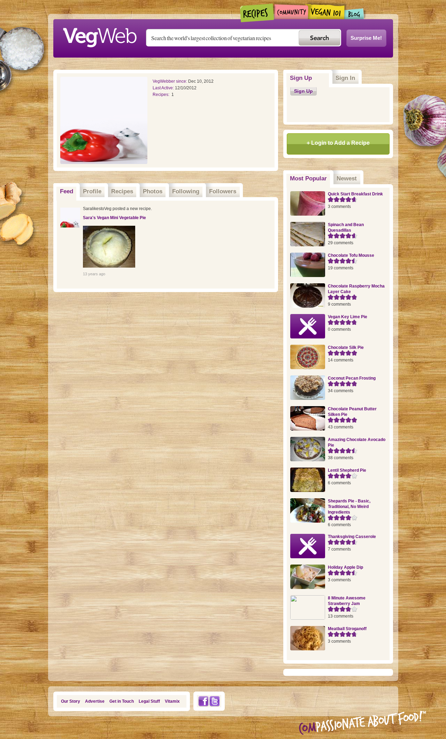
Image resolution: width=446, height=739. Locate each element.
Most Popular (310, 178)
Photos (152, 191)
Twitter (214, 701)
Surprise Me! (366, 38)
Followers (222, 191)
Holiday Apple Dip (345, 567)
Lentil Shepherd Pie (347, 470)
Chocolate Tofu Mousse (351, 255)
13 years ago (94, 274)
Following (185, 191)
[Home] (99, 35)
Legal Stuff (149, 701)
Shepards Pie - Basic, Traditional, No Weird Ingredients (349, 507)
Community (291, 11)
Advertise (95, 701)
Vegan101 (326, 11)
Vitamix (172, 701)
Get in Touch (121, 701)
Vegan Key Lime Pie (347, 316)
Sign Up (301, 78)
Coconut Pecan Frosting (352, 378)
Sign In (345, 78)
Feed (66, 191)
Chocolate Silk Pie (346, 347)
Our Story (70, 701)
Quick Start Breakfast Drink (355, 194)
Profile (92, 191)
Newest (347, 178)
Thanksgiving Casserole (352, 536)
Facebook (203, 701)
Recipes (257, 12)
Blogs (354, 13)
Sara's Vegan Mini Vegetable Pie (114, 217)
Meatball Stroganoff (347, 628)
